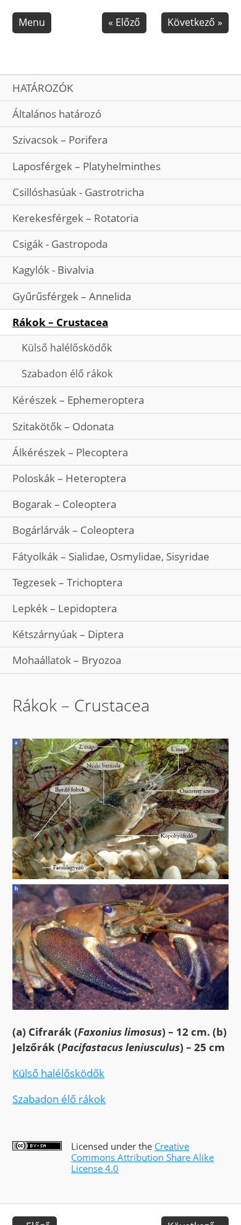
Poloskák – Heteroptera (69, 478)
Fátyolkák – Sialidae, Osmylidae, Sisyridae (110, 556)
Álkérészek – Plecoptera (70, 452)
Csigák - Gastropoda (60, 244)
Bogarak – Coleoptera (64, 504)
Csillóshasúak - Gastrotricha (78, 192)
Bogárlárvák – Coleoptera (73, 530)
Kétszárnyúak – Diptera (68, 634)
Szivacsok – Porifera (60, 140)
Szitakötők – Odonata (63, 426)
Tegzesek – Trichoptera (67, 582)
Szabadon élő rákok (67, 373)
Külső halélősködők (67, 347)
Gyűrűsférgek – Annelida (71, 296)
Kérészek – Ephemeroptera (78, 400)
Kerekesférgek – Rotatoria (75, 218)
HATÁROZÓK (42, 88)
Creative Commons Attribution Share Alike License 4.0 (142, 1157)
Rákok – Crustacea (60, 322)
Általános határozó (56, 114)
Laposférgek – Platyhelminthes (86, 166)
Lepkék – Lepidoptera (64, 608)
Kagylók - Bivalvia (53, 270)
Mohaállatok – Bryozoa (66, 660)
